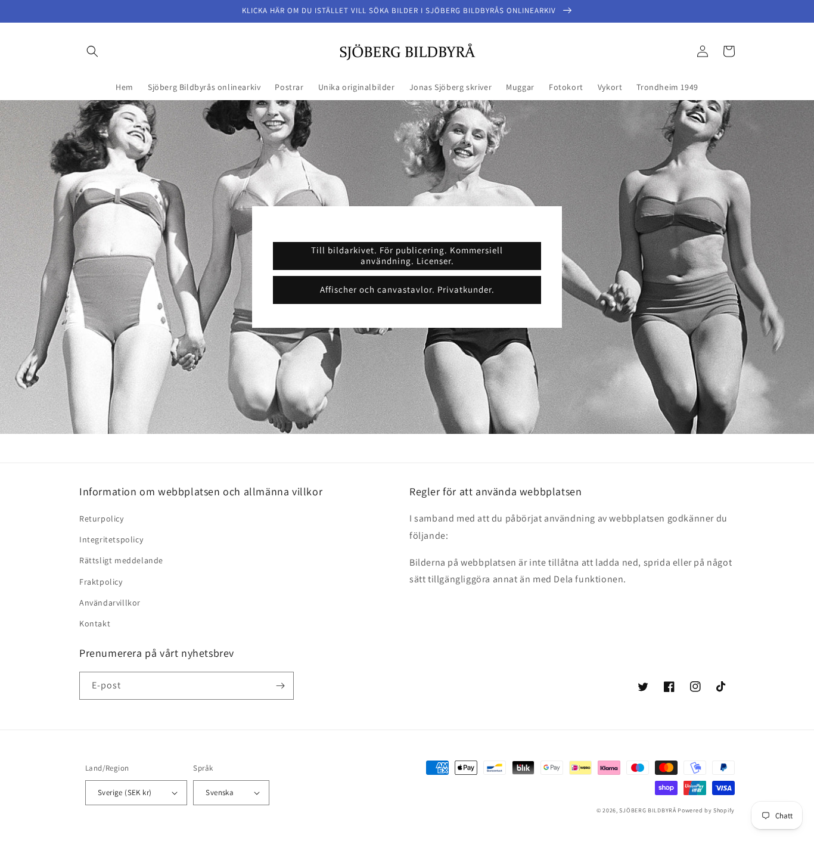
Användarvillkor (110, 602)
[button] (92, 51)
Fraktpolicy (101, 581)
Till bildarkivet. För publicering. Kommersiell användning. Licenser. (407, 255)
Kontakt (94, 623)
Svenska (220, 792)
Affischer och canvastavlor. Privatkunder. (407, 289)
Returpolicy (101, 518)
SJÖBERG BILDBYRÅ (647, 810)
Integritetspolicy (111, 539)
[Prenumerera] (280, 686)
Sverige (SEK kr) (124, 792)
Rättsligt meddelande (121, 560)
